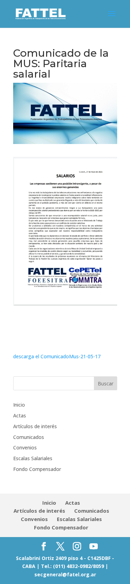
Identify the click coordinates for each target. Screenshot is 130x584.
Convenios (25, 447)
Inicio (19, 404)
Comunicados (28, 437)
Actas (19, 415)
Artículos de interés (35, 426)
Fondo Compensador (37, 469)
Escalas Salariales (32, 458)
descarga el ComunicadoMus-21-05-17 (57, 356)
